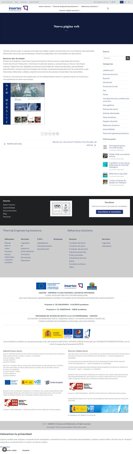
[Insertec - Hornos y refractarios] (18, 8)
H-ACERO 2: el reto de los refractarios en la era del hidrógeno (119, 165)
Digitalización (42, 243)
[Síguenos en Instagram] (110, 2)
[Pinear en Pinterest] (53, 134)
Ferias (105, 95)
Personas (24, 2)
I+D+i (39, 239)
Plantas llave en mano (8, 245)
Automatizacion (27, 251)
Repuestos (25, 260)
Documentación (7, 2)
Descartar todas (9, 450)
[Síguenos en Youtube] (114, 2)
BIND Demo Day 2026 (118, 174)
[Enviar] (128, 58)
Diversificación (43, 249)
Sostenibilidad (34, 2)
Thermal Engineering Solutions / (65, 6)
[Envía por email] (50, 134)
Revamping (26, 257)
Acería (71, 261)
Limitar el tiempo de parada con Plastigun (118, 182)
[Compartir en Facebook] (42, 134)
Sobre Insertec (9, 205)
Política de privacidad (63, 427)
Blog (16, 2)
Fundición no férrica (77, 264)
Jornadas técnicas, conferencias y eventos (116, 100)
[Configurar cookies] (4, 449)
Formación (25, 254)
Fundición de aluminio (78, 249)
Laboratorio (106, 246)
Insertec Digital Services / (69, 10)
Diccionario (107, 82)
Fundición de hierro (77, 243)
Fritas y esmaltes (76, 255)
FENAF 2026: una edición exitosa (119, 155)
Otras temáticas (109, 117)
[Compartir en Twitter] (46, 134)
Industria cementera (77, 252)
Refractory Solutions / (89, 6)
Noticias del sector (110, 109)
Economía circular (110, 87)
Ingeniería (106, 243)
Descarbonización (44, 246)
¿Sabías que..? (108, 70)
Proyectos (58, 239)
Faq (104, 90)
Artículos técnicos (110, 74)
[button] (108, 8)
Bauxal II (106, 78)
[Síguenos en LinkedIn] (112, 2)
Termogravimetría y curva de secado (117, 147)
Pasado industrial (110, 121)
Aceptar (26, 450)
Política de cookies (79, 427)
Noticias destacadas (111, 113)
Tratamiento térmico (77, 258)
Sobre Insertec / (45, 6)
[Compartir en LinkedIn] (57, 134)
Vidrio (71, 267)
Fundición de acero (77, 246)
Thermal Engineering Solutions (116, 133)
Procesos (8, 251)
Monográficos (108, 105)
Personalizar (5, 447)
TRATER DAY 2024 (14, 144)
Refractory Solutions (111, 125)
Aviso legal (50, 427)
